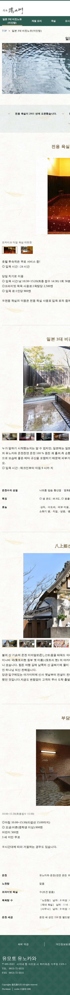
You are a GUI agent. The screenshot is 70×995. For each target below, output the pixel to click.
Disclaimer (6, 989)
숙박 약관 (23, 944)
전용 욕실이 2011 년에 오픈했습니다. (36, 113)
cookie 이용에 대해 (22, 989)
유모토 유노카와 (19, 958)
